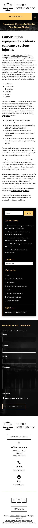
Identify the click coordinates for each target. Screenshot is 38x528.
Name (4, 334)
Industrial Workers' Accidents (17, 286)
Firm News (29, 58)
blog (8, 275)
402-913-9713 (15, 16)
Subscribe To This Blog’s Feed (15, 312)
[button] (34, 16)
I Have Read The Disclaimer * (17, 398)
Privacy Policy (27, 520)
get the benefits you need (19, 190)
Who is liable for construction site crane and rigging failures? (17, 233)
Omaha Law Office (19, 437)
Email (5, 356)
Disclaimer (6, 393)
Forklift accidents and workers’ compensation (16, 251)
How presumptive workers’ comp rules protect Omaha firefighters (17, 239)
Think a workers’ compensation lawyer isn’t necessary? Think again (19, 227)
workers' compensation (15, 293)
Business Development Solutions (15, 523)
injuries (9, 290)
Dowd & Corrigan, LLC (19, 55)
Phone (5, 345)
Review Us (19, 509)
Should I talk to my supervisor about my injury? (18, 245)
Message (6, 367)
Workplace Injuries (13, 301)
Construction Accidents (15, 58)
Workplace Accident (14, 297)
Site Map (17, 520)
